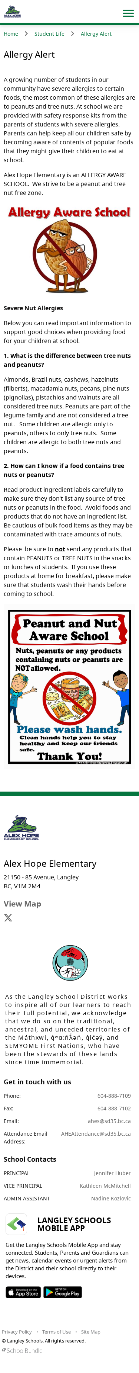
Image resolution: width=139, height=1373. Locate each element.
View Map (22, 903)
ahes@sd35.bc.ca (109, 1121)
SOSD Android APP (62, 1292)
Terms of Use (56, 1331)
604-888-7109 (114, 1095)
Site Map (90, 1331)
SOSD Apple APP (23, 1292)
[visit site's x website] (8, 918)
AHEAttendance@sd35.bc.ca (96, 1133)
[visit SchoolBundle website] (67, 1350)
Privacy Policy (17, 1331)
